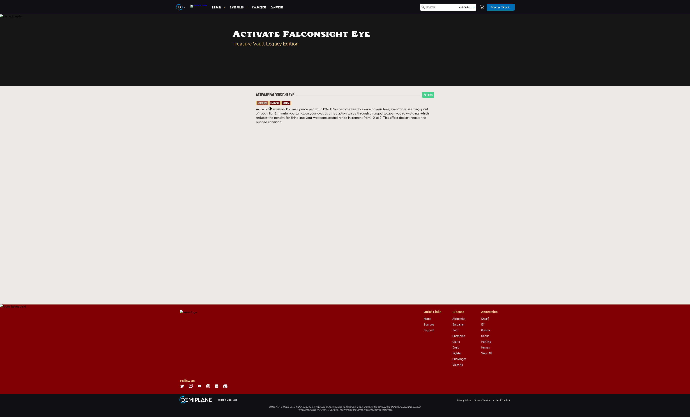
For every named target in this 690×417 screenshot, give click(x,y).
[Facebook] (219, 386)
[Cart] (482, 7)
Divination (274, 103)
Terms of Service (482, 400)
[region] (345, 215)
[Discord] (225, 386)
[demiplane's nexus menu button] (181, 7)
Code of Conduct (501, 400)
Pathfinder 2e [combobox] (466, 7)
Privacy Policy (464, 400)
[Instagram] (210, 386)
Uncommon (262, 103)
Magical (286, 103)
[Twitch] (191, 386)
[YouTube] (201, 386)
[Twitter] (184, 386)
